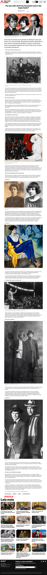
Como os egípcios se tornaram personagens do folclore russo (38, 553)
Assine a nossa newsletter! (24, 561)
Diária (22, 565)
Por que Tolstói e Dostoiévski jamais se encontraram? (22, 540)
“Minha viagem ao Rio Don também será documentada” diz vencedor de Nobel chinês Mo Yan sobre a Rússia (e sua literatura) (23, 555)
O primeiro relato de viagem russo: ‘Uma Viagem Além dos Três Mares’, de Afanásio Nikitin (8, 526)
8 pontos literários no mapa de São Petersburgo (22, 526)
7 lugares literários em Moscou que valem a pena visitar (7, 553)
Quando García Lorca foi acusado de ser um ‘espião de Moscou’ (38, 540)
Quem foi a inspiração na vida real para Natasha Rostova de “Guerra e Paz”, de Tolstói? (7, 540)
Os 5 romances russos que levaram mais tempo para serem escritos (8, 512)
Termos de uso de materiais (5, 566)
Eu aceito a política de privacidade (21, 568)
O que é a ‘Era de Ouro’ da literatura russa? (37, 512)
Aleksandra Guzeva (21, 10)
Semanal (18, 565)
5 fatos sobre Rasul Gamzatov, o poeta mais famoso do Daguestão (39, 526)
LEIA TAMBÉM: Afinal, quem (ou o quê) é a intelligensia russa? (16, 491)
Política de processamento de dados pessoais (5, 565)
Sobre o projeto (3, 563)
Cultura (28, 11)
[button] (25, 1)
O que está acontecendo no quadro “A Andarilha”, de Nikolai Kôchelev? (23, 512)
